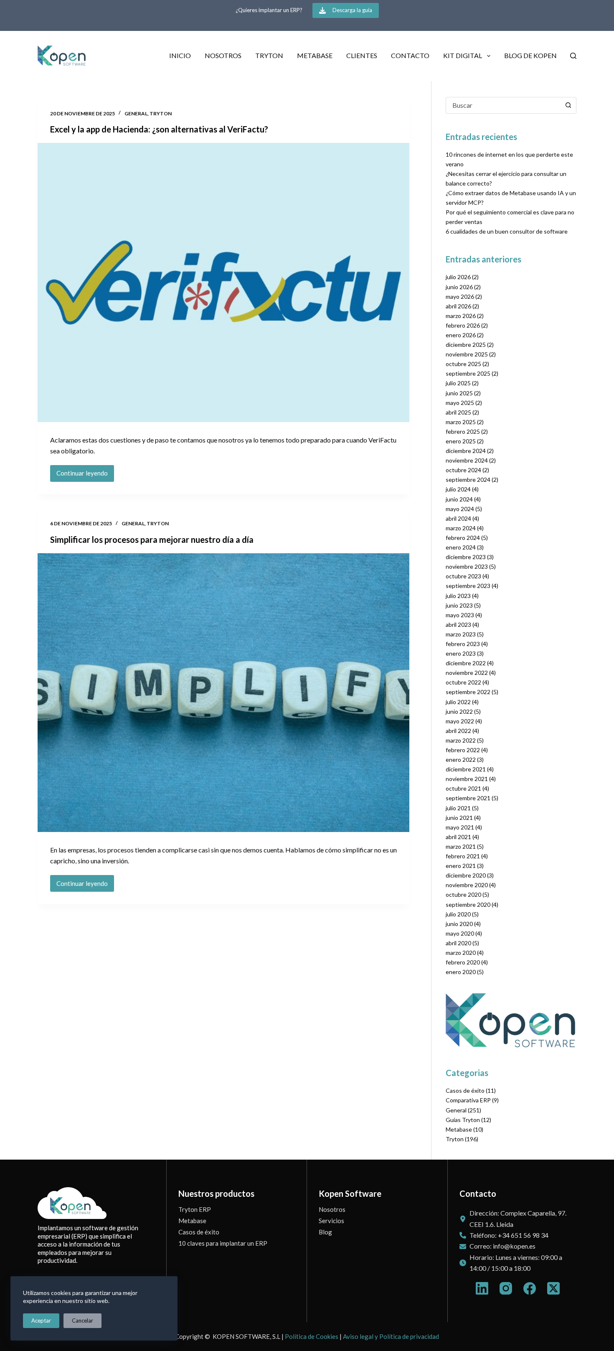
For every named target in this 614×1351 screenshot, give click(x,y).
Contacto (410, 55)
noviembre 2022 (467, 672)
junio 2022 (459, 711)
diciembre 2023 (466, 556)
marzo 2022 (461, 740)
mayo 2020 (460, 933)
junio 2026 (459, 286)
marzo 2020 (461, 952)
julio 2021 (458, 808)
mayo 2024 (460, 508)
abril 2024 (458, 518)
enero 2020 (461, 971)
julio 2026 (458, 276)
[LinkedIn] (482, 1288)
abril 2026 (458, 306)
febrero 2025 (463, 431)
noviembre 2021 (467, 778)
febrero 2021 (463, 856)
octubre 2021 (463, 788)
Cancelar (82, 1320)
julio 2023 (458, 595)
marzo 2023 (461, 634)
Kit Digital (462, 55)
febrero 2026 (463, 325)
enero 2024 (461, 547)
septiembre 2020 (468, 904)
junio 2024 (459, 499)
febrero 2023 (463, 643)
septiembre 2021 (468, 797)
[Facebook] (529, 1288)
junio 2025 (459, 393)
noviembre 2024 (467, 460)
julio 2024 (458, 489)
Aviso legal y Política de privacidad (391, 1336)
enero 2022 (461, 759)
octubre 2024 (463, 469)
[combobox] (503, 105)
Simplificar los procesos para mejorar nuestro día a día (152, 539)
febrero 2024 (463, 537)
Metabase (314, 55)
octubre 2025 (463, 363)
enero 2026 (461, 334)
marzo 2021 (461, 846)
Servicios (331, 1220)
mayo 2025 (460, 402)
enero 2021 (461, 865)
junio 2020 (459, 923)
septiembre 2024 (468, 479)
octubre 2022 (463, 682)
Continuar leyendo (85, 475)
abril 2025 (458, 412)
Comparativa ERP (468, 1100)
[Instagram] (506, 1288)
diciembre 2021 (466, 769)
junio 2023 (459, 605)
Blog (325, 1232)
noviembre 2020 (467, 884)
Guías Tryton (463, 1119)
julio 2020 (458, 914)
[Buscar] (573, 56)
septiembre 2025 (468, 373)
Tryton (269, 55)
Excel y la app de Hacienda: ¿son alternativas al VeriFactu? (159, 129)
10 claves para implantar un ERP (222, 1243)
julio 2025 (458, 383)
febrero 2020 (463, 962)
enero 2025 (461, 441)
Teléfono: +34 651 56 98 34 (508, 1235)
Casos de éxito (465, 1090)
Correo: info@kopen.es (502, 1246)
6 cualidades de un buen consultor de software (507, 231)
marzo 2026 (461, 315)
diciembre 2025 (466, 344)
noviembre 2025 (467, 354)
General (135, 113)
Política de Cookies (311, 1336)
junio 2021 (459, 817)
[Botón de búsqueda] (568, 105)
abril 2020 (458, 942)
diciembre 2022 (466, 663)
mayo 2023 (460, 614)
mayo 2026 (460, 296)
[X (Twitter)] (553, 1288)
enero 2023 (461, 653)
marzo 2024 (461, 528)
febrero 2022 (463, 749)
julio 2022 (458, 701)
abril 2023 (458, 624)
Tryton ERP (194, 1209)
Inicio (180, 55)
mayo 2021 (460, 827)
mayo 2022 (460, 721)
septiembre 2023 (468, 585)
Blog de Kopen (530, 55)
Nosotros (223, 55)
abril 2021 (458, 836)
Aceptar (41, 1320)
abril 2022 (458, 730)
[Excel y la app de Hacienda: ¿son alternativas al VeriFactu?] (223, 282)
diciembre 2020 (466, 875)
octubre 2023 (463, 576)
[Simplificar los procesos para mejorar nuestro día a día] (223, 692)
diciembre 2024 (466, 450)
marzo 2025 (461, 421)
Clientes (361, 55)
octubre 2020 (463, 894)
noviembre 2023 (467, 566)
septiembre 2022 (468, 691)
